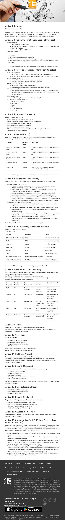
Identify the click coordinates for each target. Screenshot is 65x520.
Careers (41, 463)
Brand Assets (8, 468)
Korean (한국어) (32, 488)
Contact (49, 463)
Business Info (15, 519)
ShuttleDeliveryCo (30, 499)
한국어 (56, 1)
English (24, 488)
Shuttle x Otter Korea (33, 471)
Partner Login (31, 463)
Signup (47, 1)
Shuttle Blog (19, 463)
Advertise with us (12, 474)
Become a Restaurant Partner (15, 471)
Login (51, 1)
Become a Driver (54, 468)
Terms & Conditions (40, 468)
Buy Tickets (46, 471)
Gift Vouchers (8, 463)
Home (41, 1)
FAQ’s (17, 468)
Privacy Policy (27, 468)
